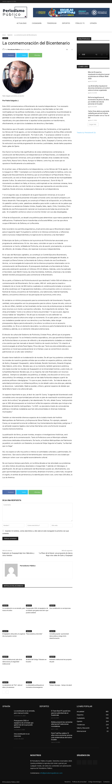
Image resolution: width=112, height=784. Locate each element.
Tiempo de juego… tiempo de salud (60, 685)
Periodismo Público (14, 49)
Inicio (4, 35)
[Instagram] (102, 1)
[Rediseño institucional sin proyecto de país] (60, 650)
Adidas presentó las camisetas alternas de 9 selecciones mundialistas (61, 724)
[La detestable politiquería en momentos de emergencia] (37, 675)
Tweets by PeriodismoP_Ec (86, 132)
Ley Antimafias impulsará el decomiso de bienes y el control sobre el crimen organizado (99, 88)
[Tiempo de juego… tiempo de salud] (60, 675)
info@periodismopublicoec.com (51, 773)
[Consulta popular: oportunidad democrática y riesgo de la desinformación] (60, 624)
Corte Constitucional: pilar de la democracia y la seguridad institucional (12, 662)
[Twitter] (105, 1)
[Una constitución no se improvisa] (60, 598)
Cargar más (92, 124)
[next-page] (7, 692)
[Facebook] (99, 1)
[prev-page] (3, 692)
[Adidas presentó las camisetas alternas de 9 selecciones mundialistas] (44, 724)
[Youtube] (108, 1)
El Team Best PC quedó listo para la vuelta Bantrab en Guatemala (60, 713)
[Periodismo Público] (3, 49)
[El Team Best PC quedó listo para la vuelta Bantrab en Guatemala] (44, 713)
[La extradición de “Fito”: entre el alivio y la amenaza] (13, 675)
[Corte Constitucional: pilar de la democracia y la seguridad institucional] (13, 650)
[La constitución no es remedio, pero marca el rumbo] (13, 598)
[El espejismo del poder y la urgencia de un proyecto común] (13, 624)
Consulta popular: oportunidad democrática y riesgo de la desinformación (59, 636)
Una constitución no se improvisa (60, 608)
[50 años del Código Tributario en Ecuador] (37, 650)
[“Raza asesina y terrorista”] (37, 624)
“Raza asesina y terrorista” (34, 634)
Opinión (9, 35)
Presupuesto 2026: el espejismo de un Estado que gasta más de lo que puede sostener (37, 610)
